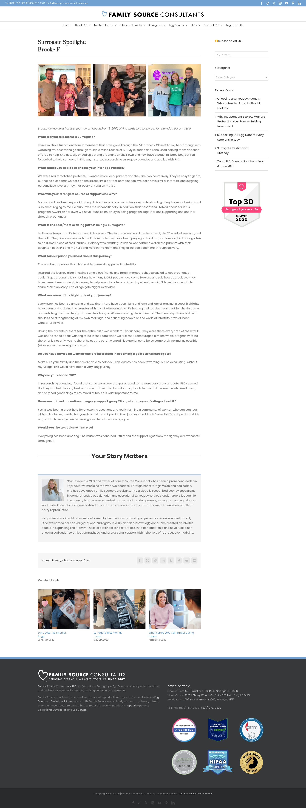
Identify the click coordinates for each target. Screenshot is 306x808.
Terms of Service (187, 797)
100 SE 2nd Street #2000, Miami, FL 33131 (209, 703)
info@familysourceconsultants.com (67, 3)
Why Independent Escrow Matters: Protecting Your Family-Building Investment (170, 636)
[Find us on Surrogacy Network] (241, 181)
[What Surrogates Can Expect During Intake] (120, 592)
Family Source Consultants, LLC (57, 690)
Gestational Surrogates (52, 713)
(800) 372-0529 (210, 711)
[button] (241, 25)
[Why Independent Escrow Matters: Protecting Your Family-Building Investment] (175, 592)
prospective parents (136, 709)
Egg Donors (79, 713)
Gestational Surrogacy (64, 705)
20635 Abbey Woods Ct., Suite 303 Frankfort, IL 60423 (217, 699)
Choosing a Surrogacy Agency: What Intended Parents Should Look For (238, 103)
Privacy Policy (205, 797)
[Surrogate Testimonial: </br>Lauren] (64, 592)
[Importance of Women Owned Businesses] (217, 765)
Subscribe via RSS (230, 41)
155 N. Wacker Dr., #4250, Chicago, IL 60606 (211, 694)
